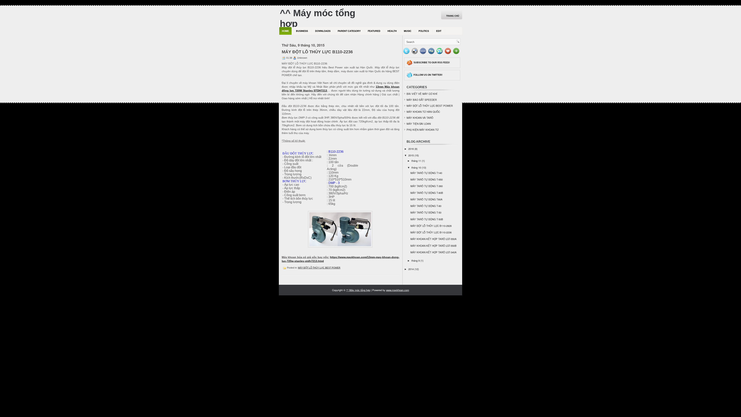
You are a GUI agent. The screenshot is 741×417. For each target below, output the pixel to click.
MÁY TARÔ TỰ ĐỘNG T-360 (426, 186)
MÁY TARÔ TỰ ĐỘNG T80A (426, 199)
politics (424, 31)
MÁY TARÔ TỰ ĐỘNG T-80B (426, 193)
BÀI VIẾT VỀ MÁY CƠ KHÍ (422, 94)
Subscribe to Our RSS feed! (432, 62)
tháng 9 (415, 260)
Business (302, 31)
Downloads (323, 31)
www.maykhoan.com (397, 290)
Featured (374, 31)
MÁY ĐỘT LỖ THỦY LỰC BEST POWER (319, 267)
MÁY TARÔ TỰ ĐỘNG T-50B (426, 219)
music (407, 31)
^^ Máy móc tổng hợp (358, 290)
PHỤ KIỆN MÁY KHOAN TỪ (423, 129)
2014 (411, 269)
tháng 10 (416, 167)
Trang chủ (452, 16)
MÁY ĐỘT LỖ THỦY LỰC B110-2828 (431, 226)
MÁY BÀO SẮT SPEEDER (422, 100)
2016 (411, 149)
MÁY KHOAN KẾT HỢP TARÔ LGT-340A (433, 252)
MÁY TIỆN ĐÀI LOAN (419, 123)
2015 (411, 155)
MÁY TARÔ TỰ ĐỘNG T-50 (425, 212)
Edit (438, 31)
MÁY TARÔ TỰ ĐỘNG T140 (426, 173)
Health (392, 31)
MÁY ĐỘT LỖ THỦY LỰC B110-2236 (317, 51)
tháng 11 (416, 161)
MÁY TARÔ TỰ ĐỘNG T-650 (426, 179)
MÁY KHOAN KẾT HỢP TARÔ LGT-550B (433, 245)
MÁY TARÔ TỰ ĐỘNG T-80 (425, 206)
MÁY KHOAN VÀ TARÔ (420, 118)
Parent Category (349, 31)
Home (285, 31)
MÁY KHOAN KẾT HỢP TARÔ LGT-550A (433, 239)
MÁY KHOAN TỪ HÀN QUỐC (423, 112)
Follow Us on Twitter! (428, 75)
